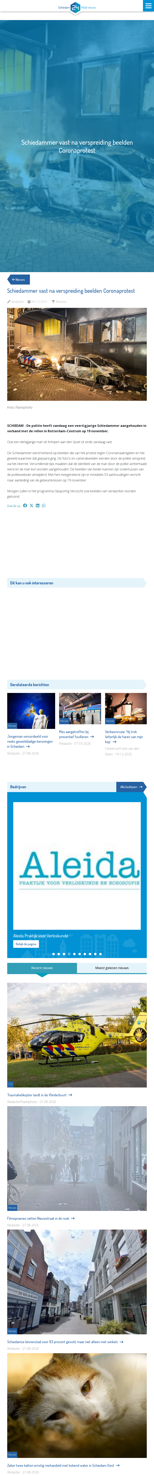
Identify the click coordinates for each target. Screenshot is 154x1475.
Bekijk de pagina (26, 944)
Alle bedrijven (128, 787)
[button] (53, 954)
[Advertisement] (77, 545)
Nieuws (20, 280)
